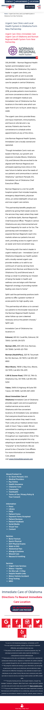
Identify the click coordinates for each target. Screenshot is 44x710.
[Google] (6, 623)
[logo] (8, 6)
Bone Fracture (15, 538)
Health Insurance (16, 484)
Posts (11, 506)
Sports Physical (15, 541)
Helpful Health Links (17, 573)
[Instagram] (27, 623)
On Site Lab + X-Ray (17, 571)
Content (12, 529)
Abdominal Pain (15, 549)
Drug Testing (14, 578)
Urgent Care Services (17, 566)
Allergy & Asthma (16, 551)
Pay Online (13, 482)
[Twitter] (38, 623)
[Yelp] (22, 633)
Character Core (15, 486)
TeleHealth (13, 492)
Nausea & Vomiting (17, 556)
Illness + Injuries (15, 568)
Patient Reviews (16, 519)
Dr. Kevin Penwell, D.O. (18, 476)
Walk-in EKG (14, 546)
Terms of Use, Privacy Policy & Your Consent (21, 496)
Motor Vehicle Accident (19, 576)
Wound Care (14, 554)
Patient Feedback (16, 521)
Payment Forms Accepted (19, 516)
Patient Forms (15, 514)
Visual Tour (13, 526)
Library (12, 509)
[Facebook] (17, 623)
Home (6, 14)
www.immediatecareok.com (21, 459)
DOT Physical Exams (17, 544)
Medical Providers (16, 479)
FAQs (11, 511)
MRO (11, 581)
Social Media (14, 524)
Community (14, 489)
